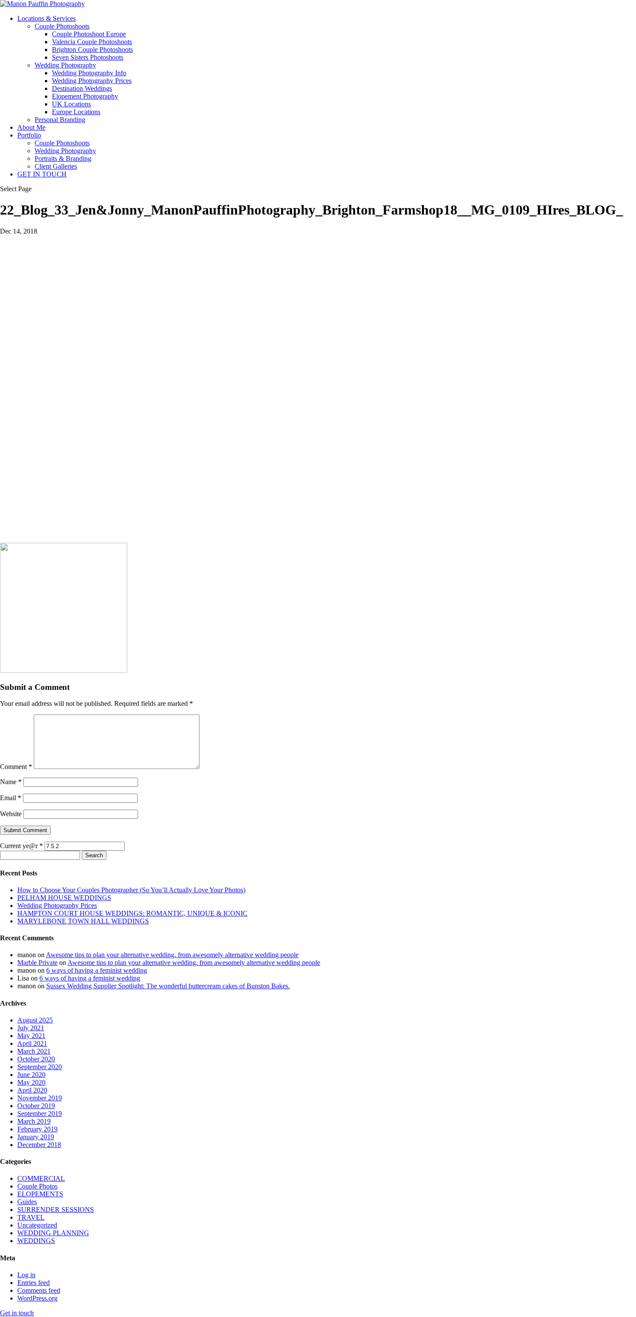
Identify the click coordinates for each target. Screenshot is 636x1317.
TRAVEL (31, 1217)
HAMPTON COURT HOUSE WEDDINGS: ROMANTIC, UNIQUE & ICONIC (132, 913)
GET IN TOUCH (42, 174)
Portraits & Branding (63, 158)
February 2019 (37, 1129)
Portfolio (29, 135)
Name (11, 781)
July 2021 (30, 1028)
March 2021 (34, 1051)
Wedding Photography (65, 65)
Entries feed (33, 1282)
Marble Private (37, 962)
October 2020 (36, 1059)
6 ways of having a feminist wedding (96, 970)
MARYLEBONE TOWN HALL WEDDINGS (83, 921)
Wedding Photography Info (89, 73)
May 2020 (31, 1082)
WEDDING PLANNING (53, 1233)
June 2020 (31, 1074)
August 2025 (35, 1020)
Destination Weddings (82, 88)
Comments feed (38, 1290)
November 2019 (39, 1098)
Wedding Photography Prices (92, 80)
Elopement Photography (85, 96)
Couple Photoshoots (62, 26)
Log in (26, 1275)
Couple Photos (37, 1186)
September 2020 (39, 1066)
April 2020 (32, 1090)
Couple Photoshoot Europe (89, 34)
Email (10, 797)
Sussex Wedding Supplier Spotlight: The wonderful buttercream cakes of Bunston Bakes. (168, 986)
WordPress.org (37, 1298)
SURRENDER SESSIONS (55, 1209)
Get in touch (17, 1313)
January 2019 (35, 1137)
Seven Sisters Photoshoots (87, 57)
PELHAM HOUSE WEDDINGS (64, 897)
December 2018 (39, 1144)
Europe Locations (76, 111)
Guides (27, 1201)
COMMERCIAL (41, 1178)
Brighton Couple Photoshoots (92, 49)
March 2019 (34, 1121)
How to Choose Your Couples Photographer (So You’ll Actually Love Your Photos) (131, 890)
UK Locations (71, 104)
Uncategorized (37, 1225)
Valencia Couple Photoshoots (92, 41)
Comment (16, 766)
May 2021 (31, 1035)
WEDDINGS (36, 1240)
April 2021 (32, 1043)
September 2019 (39, 1113)
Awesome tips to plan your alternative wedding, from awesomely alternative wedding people (172, 954)
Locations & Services (46, 18)
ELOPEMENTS (40, 1194)
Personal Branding (60, 119)
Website (11, 813)
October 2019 (36, 1105)
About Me (31, 127)
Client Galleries (56, 166)
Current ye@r (21, 845)
